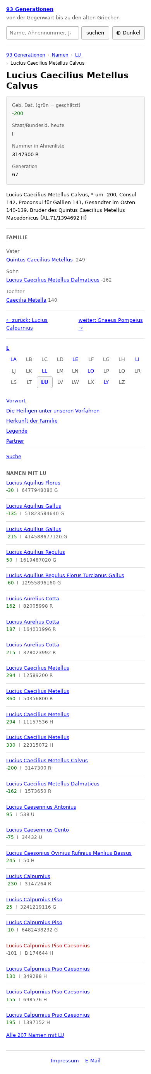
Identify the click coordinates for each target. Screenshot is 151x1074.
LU (44, 382)
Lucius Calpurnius (28, 876)
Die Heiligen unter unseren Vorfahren (53, 411)
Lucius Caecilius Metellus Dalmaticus (53, 784)
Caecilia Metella (26, 300)
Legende (16, 431)
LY (106, 382)
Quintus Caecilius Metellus (39, 260)
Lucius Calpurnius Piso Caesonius (48, 946)
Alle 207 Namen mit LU (35, 1035)
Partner (15, 441)
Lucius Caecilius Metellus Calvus (47, 760)
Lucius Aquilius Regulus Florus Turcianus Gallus (65, 575)
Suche (13, 456)
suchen (95, 33)
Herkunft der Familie (32, 421)
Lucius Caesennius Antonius (41, 807)
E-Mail (93, 1061)
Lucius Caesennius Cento (37, 830)
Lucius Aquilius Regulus (35, 552)
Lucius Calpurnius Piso (34, 899)
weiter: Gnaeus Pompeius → (111, 324)
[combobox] (42, 33)
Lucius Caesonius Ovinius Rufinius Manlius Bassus (69, 853)
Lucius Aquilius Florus (33, 483)
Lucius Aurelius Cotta (32, 598)
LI (137, 359)
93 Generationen (29, 9)
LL (44, 371)
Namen (60, 55)
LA (13, 359)
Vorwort (16, 401)
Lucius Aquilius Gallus (33, 506)
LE (75, 359)
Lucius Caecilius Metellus (37, 668)
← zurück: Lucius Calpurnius (27, 324)
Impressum (65, 1061)
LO (91, 371)
